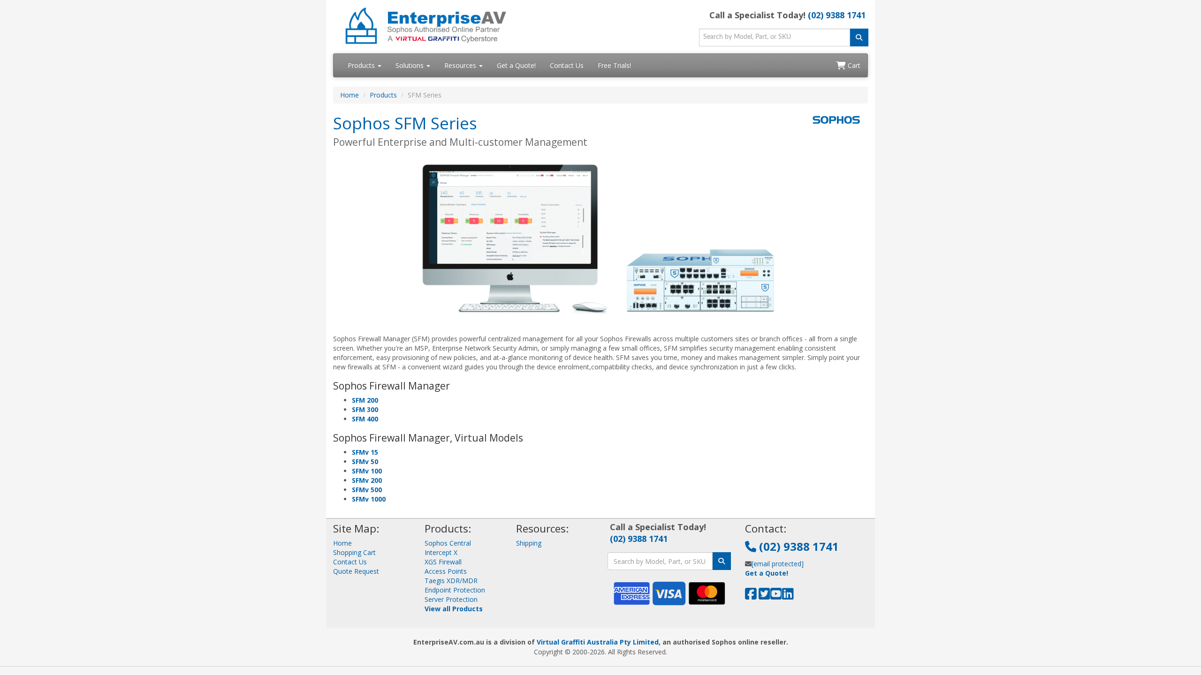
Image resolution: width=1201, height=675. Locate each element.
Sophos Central (448, 543)
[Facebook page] (751, 596)
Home (349, 94)
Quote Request (356, 571)
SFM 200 (365, 400)
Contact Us (567, 65)
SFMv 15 (365, 452)
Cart (853, 65)
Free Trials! (614, 65)
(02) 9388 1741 (837, 15)
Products (362, 65)
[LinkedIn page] (788, 596)
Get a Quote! (516, 65)
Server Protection (451, 599)
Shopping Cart (354, 552)
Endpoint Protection (455, 589)
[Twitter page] (764, 596)
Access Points (446, 571)
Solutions (410, 65)
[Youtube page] (776, 596)
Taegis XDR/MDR (451, 580)
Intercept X (441, 552)
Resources (461, 65)
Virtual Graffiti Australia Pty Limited (598, 642)
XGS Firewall (443, 561)
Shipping (528, 543)
